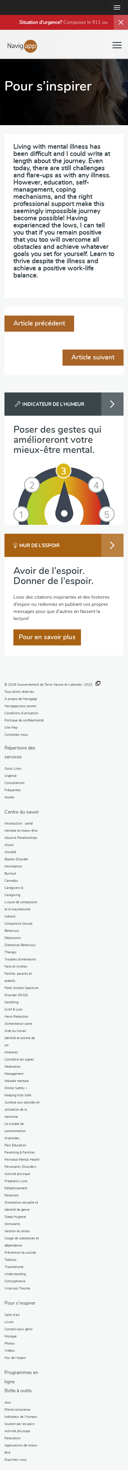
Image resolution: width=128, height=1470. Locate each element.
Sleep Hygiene (15, 1216)
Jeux (7, 1402)
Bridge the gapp (22, 46)
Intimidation (13, 866)
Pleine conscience (17, 1409)
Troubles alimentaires (20, 959)
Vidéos (9, 1350)
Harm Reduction (16, 1016)
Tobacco (10, 1259)
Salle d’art (12, 1315)
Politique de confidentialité (24, 720)
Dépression (12, 938)
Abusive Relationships (20, 837)
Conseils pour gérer (18, 1329)
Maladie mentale (16, 1081)
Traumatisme (14, 1267)
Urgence (10, 775)
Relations (11, 1195)
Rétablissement (15, 1188)
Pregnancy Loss (15, 1181)
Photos (9, 1343)
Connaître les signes (19, 1059)
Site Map (11, 727)
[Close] (121, 22)
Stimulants (12, 1224)
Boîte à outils (18, 1390)
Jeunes (9, 797)
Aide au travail (15, 1031)
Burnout (10, 873)
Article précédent (39, 323)
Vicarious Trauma (17, 1288)
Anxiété (10, 852)
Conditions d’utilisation (21, 713)
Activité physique (17, 1174)
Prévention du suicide (20, 1252)
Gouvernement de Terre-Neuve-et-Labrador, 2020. (55, 684)
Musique (10, 1336)
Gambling (11, 1002)
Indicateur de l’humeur (20, 1416)
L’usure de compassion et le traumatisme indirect (20, 909)
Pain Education (15, 1145)
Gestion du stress (17, 1231)
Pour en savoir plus (47, 637)
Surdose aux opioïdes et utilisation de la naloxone (22, 1109)
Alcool (9, 845)
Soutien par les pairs (19, 1424)
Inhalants (11, 1052)
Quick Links (12, 768)
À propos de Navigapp (20, 699)
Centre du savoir (21, 812)
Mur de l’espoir (15, 1357)
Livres (8, 1322)
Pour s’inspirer (19, 1303)
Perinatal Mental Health (22, 1159)
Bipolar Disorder (16, 859)
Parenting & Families (19, 1152)
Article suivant (93, 357)
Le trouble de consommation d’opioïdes (15, 1131)
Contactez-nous (16, 734)
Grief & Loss (13, 1009)
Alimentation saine (18, 1023)
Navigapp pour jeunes (20, 706)
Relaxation (12, 1438)
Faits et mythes (15, 966)
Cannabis (11, 880)
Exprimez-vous (15, 1459)
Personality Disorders (20, 1166)
